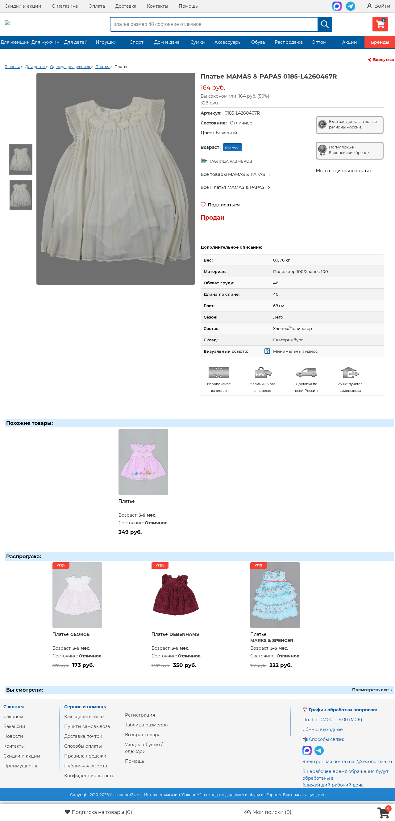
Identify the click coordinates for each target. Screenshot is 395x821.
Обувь (258, 42)
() (102, 812)
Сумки (197, 42)
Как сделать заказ (84, 716)
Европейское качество (219, 387)
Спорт (136, 42)
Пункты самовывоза (87, 726)
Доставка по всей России (306, 387)
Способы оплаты (83, 746)
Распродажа (289, 42)
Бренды (380, 42)
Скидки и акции (23, 6)
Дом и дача (167, 42)
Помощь (188, 6)
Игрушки (106, 42)
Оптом (319, 42)
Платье (126, 501)
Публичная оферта (85, 766)
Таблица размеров (146, 725)
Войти (381, 6)
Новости (13, 736)
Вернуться (383, 59)
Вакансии (14, 726)
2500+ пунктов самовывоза (350, 387)
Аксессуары (228, 42)
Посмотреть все (371, 690)
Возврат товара (142, 735)
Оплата (97, 6)
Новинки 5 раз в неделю (263, 387)
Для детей (76, 42)
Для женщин (15, 42)
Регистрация (140, 715)
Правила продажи (85, 756)
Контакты (157, 6)
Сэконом (13, 716)
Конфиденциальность (89, 775)
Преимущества (21, 766)
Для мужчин (45, 42)
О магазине (65, 6)
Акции (349, 42)
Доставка (125, 6)
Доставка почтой (83, 736)
